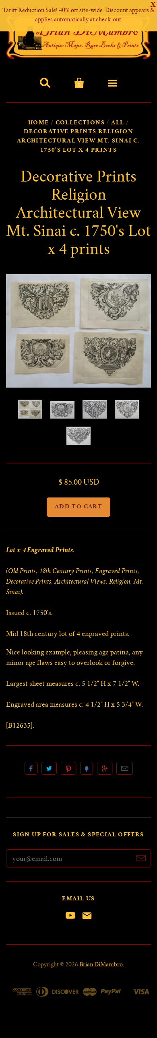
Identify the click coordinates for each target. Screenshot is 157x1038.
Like (31, 768)
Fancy (86, 768)
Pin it (68, 768)
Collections (80, 123)
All (117, 123)
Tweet (49, 768)
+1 (104, 768)
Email (124, 768)
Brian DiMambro (101, 965)
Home (38, 123)
